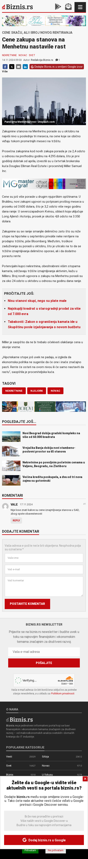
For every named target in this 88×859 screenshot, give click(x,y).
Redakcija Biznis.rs (42, 59)
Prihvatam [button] (30, 850)
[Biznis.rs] (19, 719)
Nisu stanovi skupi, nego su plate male (37, 301)
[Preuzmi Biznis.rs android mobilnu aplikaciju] (58, 7)
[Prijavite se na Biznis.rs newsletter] (68, 7)
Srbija (45, 756)
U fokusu (47, 774)
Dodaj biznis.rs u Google (47, 840)
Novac (23, 55)
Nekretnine (9, 55)
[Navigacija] (80, 7)
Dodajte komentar (20, 531)
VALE (14, 504)
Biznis (9, 774)
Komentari (12, 496)
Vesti (9, 756)
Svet (32, 55)
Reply (16, 520)
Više (5, 71)
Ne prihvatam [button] (55, 850)
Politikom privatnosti (62, 693)
